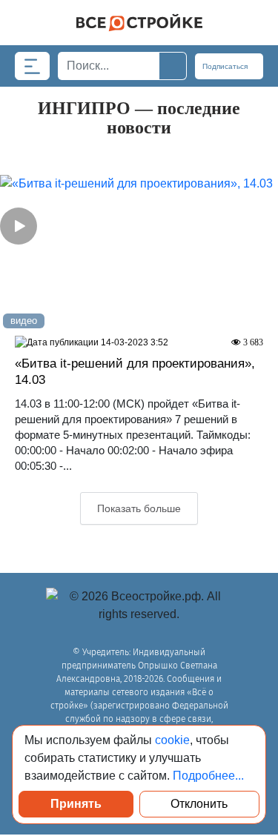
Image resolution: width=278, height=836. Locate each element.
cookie (172, 740)
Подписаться (226, 66)
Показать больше (139, 508)
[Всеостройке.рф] (139, 22)
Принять (76, 803)
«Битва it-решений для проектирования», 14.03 (135, 371)
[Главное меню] (32, 66)
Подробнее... (208, 775)
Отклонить (199, 803)
